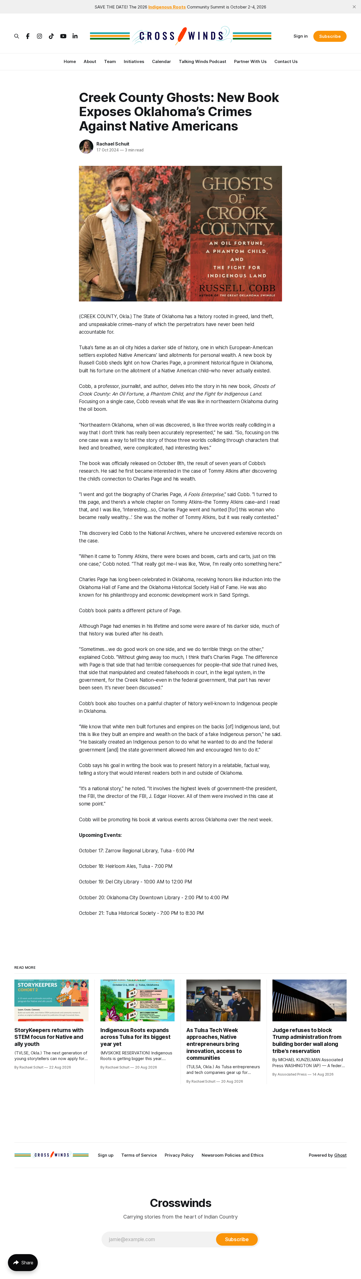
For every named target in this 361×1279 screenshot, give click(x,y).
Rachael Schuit (112, 144)
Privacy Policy (179, 1155)
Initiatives (134, 61)
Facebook (27, 36)
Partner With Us (250, 61)
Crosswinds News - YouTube (63, 36)
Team (110, 61)
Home (70, 61)
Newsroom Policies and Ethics (232, 1155)
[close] (354, 6)
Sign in (301, 36)
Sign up (105, 1155)
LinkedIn (75, 36)
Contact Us (286, 61)
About (90, 61)
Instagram (39, 36)
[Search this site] (16, 36)
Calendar (161, 61)
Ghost (340, 1155)
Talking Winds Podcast (202, 61)
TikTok (51, 36)
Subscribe (329, 36)
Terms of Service (139, 1155)
